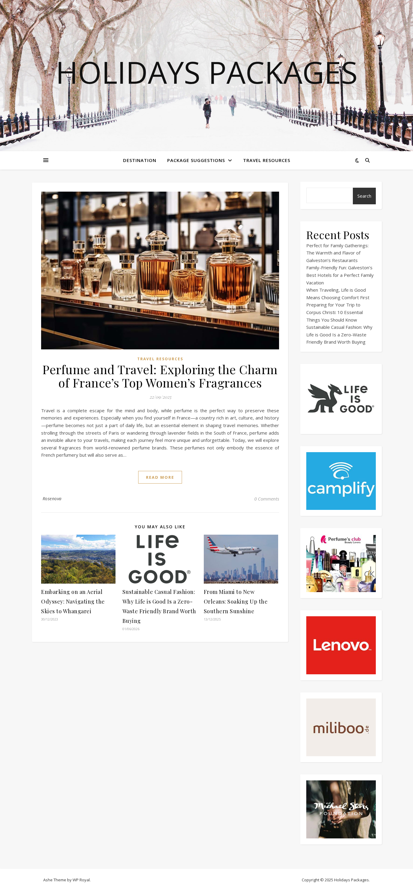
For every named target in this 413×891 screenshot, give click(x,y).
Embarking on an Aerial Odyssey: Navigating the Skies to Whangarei (73, 601)
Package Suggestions (196, 160)
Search (364, 196)
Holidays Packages (207, 72)
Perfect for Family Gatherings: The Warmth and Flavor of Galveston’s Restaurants (337, 252)
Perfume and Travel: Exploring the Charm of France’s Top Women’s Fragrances (160, 375)
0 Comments (266, 499)
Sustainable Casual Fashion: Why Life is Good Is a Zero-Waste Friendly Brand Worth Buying (339, 334)
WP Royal (81, 880)
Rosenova (52, 498)
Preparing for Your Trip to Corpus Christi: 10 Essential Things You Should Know (334, 312)
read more (160, 477)
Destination (139, 160)
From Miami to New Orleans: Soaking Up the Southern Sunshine (236, 601)
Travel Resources (266, 160)
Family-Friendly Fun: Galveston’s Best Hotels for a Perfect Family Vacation (340, 274)
